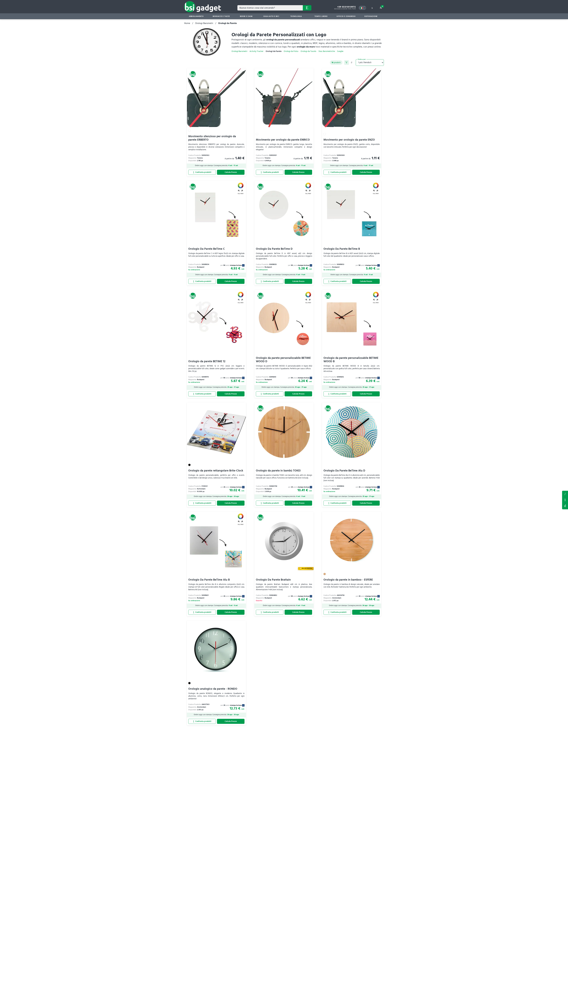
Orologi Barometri (204, 23)
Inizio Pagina (565, 506)
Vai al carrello (382, 6)
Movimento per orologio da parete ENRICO (283, 139)
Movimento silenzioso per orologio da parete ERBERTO (212, 138)
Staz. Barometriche (326, 51)
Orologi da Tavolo (308, 51)
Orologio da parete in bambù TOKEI (278, 470)
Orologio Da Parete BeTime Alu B (209, 579)
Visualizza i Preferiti (565, 494)
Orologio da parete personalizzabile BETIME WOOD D (283, 360)
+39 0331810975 (346, 7)
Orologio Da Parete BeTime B (341, 249)
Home (187, 23)
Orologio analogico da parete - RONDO (212, 689)
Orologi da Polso (291, 51)
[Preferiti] (242, 72)
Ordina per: (362, 59)
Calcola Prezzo (231, 172)
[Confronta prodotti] (202, 172)
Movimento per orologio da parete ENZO (349, 139)
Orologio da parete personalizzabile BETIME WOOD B (350, 360)
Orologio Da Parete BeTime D (274, 249)
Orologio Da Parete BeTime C (206, 249)
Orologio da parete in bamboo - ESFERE (348, 579)
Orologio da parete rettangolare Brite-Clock (215, 470)
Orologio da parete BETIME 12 (206, 361)
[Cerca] (307, 7)
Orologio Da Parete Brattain (273, 579)
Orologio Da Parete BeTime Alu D (344, 470)
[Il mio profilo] (372, 8)
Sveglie (340, 51)
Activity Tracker (256, 51)
